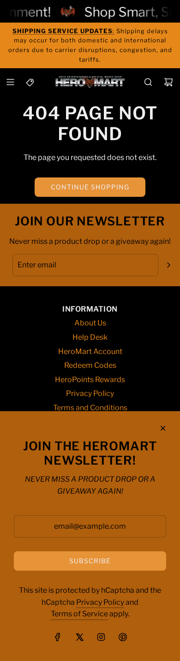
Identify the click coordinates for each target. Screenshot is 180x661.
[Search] (148, 82)
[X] (79, 637)
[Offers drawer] (30, 82)
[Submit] (168, 265)
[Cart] (168, 82)
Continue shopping (90, 187)
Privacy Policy (100, 602)
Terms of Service (79, 613)
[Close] (163, 428)
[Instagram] (101, 637)
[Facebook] (58, 637)
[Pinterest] (123, 637)
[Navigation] (10, 82)
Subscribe (90, 561)
